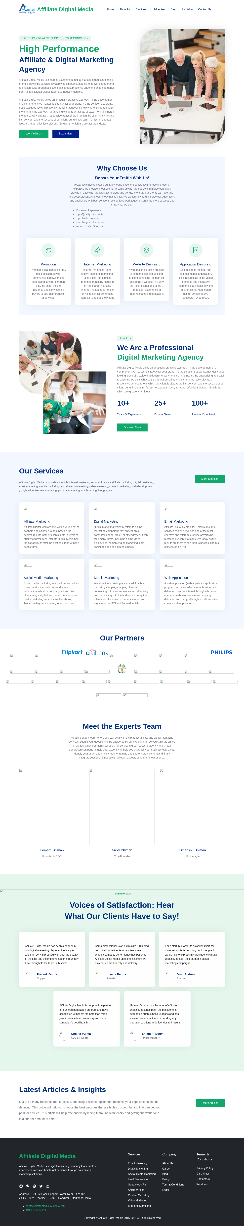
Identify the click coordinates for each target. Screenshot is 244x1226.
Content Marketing (139, 1195)
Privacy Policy (205, 1168)
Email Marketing (137, 1163)
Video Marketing (137, 1200)
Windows (202, 1184)
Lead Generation (138, 1179)
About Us (167, 1163)
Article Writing (136, 1189)
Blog (165, 1174)
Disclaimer (203, 1173)
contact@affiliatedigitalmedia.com (45, 1206)
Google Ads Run (137, 1184)
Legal (165, 1189)
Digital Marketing (138, 1168)
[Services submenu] (147, 9)
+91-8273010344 (36, 1210)
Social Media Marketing (142, 1174)
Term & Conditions (173, 1184)
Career (166, 1168)
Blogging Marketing (139, 1205)
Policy (166, 1179)
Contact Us (203, 1179)
